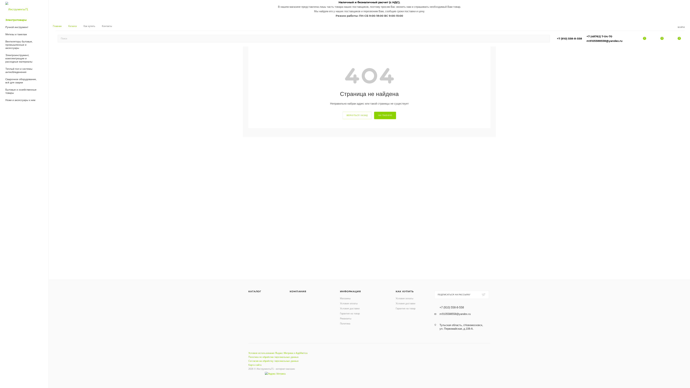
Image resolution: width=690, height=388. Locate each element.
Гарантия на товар (350, 313)
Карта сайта (254, 365)
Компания (298, 291)
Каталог (254, 291)
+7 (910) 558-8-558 (569, 38)
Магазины (345, 298)
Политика (345, 323)
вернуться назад (357, 115)
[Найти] (545, 38)
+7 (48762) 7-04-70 (599, 36)
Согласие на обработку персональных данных (273, 361)
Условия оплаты (349, 303)
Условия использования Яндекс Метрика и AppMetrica (277, 353)
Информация (350, 291)
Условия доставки (350, 308)
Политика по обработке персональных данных (273, 357)
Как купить (405, 291)
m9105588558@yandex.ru (604, 41)
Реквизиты (345, 318)
